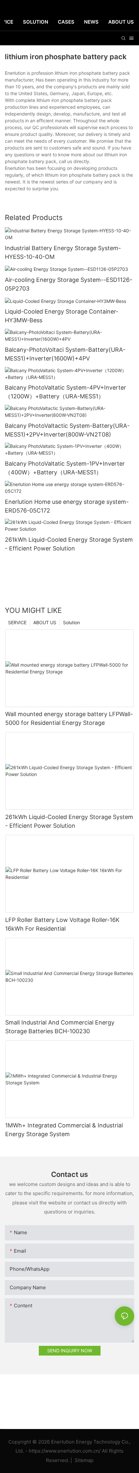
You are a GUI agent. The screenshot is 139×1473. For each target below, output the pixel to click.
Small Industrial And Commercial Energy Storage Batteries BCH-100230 (59, 1027)
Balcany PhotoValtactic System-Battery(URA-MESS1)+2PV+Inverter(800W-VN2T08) (67, 430)
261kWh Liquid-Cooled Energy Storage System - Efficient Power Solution (69, 544)
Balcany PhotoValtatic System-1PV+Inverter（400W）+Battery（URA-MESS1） (65, 468)
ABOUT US (44, 622)
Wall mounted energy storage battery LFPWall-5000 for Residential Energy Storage (69, 718)
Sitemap (83, 1460)
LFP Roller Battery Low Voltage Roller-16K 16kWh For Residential (62, 924)
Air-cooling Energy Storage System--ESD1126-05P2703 (68, 284)
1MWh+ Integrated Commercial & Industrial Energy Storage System (64, 1129)
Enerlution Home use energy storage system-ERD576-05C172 (67, 506)
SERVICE (17, 622)
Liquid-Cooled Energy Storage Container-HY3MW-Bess (61, 316)
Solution (71, 622)
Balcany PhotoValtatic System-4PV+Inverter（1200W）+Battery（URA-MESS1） (65, 392)
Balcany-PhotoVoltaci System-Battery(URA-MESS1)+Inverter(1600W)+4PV (65, 354)
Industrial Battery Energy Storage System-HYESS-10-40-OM (63, 252)
